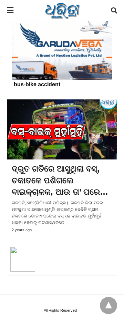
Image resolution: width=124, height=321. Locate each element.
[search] (114, 10)
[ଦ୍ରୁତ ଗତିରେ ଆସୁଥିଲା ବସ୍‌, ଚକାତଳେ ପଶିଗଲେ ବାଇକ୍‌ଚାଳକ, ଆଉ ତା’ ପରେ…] (62, 129)
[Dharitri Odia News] (62, 10)
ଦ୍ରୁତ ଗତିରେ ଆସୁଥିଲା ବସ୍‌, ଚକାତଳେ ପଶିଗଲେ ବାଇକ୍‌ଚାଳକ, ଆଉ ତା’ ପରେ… (60, 180)
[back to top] (108, 305)
